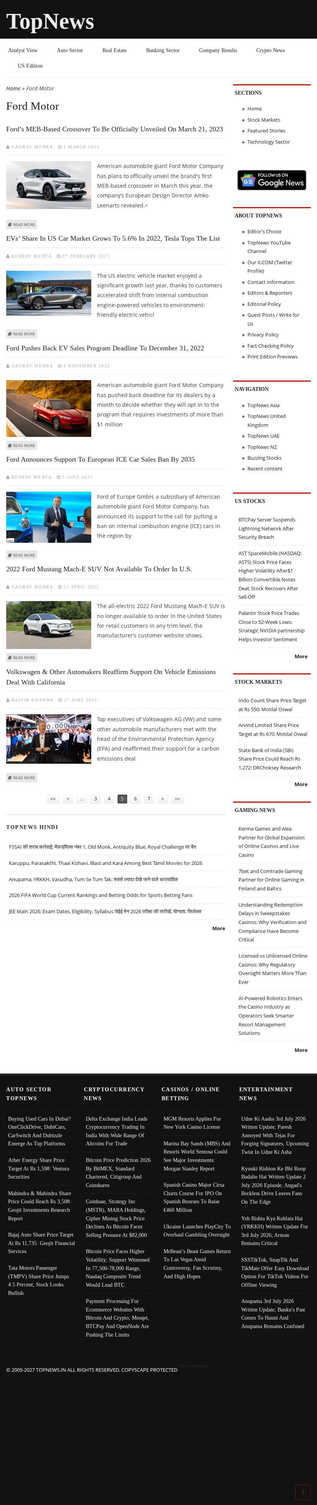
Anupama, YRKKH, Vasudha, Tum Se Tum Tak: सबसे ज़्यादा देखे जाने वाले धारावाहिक (93, 879)
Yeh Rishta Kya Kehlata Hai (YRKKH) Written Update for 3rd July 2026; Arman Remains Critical (274, 1231)
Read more (24, 224)
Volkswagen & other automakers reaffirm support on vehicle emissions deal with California (111, 677)
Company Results (218, 50)
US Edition (30, 66)
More (218, 928)
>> (177, 799)
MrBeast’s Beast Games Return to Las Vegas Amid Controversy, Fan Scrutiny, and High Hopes (197, 1263)
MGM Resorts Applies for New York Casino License (192, 1123)
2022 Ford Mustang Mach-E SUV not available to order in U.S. (99, 569)
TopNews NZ (262, 446)
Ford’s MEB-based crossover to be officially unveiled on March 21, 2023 (114, 129)
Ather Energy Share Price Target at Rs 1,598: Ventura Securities (38, 1168)
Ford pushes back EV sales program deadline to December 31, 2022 (105, 348)
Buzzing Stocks (264, 457)
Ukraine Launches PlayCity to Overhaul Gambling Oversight (197, 1230)
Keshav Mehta (32, 256)
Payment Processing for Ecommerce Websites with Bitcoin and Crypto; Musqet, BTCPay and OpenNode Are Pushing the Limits (117, 1317)
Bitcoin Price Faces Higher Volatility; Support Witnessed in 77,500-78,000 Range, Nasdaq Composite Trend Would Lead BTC (118, 1268)
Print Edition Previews (272, 356)
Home (13, 88)
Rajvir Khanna (33, 700)
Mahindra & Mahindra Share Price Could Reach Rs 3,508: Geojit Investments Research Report (39, 1205)
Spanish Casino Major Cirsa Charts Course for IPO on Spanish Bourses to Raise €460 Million (194, 1197)
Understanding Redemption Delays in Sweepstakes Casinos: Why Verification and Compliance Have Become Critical (273, 922)
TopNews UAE (263, 435)
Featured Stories (266, 130)
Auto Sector (70, 50)
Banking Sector (163, 50)
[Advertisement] (159, 1428)
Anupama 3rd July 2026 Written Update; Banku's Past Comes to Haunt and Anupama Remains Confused (273, 1313)
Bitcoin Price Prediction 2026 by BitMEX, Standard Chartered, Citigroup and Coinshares (118, 1172)
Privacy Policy (263, 334)
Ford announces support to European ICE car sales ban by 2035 (100, 459)
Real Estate (114, 50)
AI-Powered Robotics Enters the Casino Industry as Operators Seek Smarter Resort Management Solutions (270, 1016)
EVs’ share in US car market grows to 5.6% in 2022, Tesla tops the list (113, 238)
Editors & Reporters (269, 292)
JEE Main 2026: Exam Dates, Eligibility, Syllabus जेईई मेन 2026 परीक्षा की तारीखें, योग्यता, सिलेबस (105, 911)
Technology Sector (268, 141)
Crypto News (270, 50)
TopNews (50, 21)
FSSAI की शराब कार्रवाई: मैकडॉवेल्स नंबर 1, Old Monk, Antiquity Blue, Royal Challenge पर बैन (102, 846)
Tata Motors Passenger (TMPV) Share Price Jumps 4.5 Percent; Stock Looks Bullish (38, 1280)
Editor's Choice (264, 231)
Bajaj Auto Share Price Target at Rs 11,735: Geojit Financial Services (41, 1243)
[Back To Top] (303, 1491)
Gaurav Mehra (32, 146)
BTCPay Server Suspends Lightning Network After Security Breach (267, 528)
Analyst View (22, 50)
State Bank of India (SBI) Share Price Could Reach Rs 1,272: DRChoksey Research (270, 759)
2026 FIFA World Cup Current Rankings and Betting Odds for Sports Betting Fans (101, 895)
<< (53, 799)
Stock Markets (263, 119)
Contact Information (271, 282)
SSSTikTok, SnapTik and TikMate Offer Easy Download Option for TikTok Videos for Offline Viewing (275, 1272)
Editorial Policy (264, 304)
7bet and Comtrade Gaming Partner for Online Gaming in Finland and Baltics (271, 880)
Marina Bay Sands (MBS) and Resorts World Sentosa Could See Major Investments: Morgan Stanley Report (197, 1156)
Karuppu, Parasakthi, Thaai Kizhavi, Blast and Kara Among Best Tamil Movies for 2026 (105, 863)
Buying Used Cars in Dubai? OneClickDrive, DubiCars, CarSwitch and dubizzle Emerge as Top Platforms (39, 1131)
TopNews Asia (263, 405)
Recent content (265, 468)
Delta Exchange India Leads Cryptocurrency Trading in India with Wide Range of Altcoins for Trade (116, 1131)
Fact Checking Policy (270, 345)
